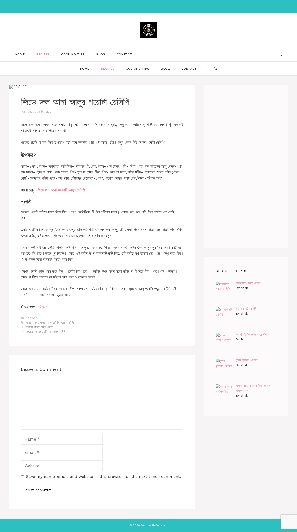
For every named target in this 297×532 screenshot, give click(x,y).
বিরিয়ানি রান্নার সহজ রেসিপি (39, 327)
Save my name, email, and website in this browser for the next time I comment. (103, 476)
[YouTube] (167, 6)
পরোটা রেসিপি (67, 322)
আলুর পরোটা (32, 322)
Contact (124, 54)
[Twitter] (157, 6)
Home (20, 54)
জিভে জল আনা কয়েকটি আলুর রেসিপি (61, 190)
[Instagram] (138, 6)
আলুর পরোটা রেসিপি (49, 322)
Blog (100, 54)
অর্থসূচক (42, 306)
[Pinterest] (148, 6)
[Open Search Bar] (280, 54)
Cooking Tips (72, 54)
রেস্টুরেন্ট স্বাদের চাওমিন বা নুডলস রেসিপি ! (46, 331)
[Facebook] (128, 6)
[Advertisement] (246, 166)
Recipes (43, 54)
